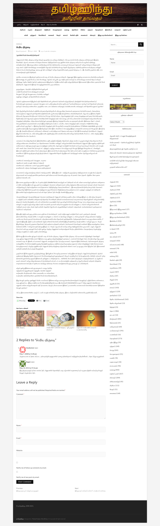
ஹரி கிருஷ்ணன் (22, 51)
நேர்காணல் (113, 323)
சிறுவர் (112, 280)
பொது (112, 350)
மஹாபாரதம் (114, 362)
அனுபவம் (113, 186)
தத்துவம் (33, 35)
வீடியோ (112, 385)
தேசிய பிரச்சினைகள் (117, 299)
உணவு (112, 233)
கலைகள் (51, 35)
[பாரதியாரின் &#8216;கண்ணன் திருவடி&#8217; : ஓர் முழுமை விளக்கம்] (60, 318)
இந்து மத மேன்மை (121, 35)
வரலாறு (66, 30)
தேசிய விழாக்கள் (116, 303)
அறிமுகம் (26, 24)
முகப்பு (19, 24)
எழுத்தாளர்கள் (35, 24)
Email (18, 438)
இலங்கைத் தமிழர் (116, 225)
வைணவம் (84, 35)
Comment (20, 394)
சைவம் (65, 35)
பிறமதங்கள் (99, 30)
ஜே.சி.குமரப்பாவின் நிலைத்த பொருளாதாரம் (124, 157)
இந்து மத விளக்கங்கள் (105, 35)
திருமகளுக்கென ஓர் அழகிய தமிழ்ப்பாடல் (124, 149)
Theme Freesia (36, 519)
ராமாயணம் (113, 366)
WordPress (44, 519)
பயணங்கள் (113, 335)
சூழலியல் (113, 284)
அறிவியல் (47, 30)
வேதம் (59, 35)
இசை (112, 205)
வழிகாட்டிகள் (127, 30)
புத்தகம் (90, 30)
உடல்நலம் (113, 229)
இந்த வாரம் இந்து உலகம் (118, 209)
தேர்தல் (112, 307)
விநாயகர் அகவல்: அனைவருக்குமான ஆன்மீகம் (126, 153)
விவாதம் (92, 35)
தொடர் (112, 311)
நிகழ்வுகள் (38, 30)
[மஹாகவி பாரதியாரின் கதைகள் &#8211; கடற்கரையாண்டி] (91, 318)
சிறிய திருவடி (20, 327)
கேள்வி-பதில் (74, 35)
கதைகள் (117, 30)
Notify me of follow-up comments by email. (31, 468)
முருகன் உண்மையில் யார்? (118, 167)
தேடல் (43, 24)
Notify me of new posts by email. (27, 477)
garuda (47, 51)
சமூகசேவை (114, 268)
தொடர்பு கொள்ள (52, 24)
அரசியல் (22, 30)
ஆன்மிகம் (75, 30)
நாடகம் (112, 315)
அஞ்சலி (112, 182)
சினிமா (83, 30)
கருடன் (43, 51)
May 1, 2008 (33, 51)
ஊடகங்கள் (113, 237)
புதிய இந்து (113, 342)
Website (19, 450)
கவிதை (112, 256)
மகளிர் (112, 358)
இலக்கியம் (108, 30)
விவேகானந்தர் (115, 382)
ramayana (53, 51)
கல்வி (26, 35)
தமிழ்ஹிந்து (20, 519)
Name (19, 425)
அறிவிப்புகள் (114, 194)
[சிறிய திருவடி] (30, 318)
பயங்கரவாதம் (114, 331)
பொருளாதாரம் (57, 30)
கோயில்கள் (42, 35)
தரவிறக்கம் (114, 295)
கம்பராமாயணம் (115, 245)
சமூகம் (30, 30)
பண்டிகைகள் (114, 327)
